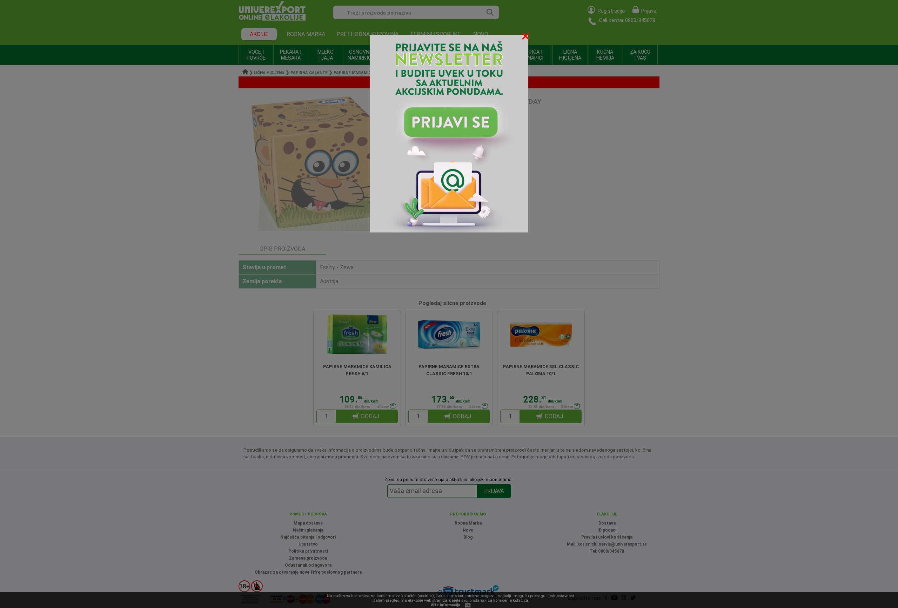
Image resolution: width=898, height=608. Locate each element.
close (526, 37)
